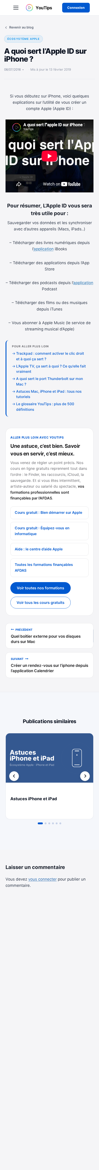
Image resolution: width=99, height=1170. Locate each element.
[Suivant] (85, 776)
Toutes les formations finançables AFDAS (44, 567)
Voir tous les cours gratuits (40, 602)
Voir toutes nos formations (40, 588)
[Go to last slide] (14, 776)
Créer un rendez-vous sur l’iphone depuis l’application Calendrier (49, 665)
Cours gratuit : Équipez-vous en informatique (42, 531)
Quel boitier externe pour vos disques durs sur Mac (46, 636)
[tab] (40, 823)
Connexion (76, 7)
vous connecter (42, 879)
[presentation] (49, 762)
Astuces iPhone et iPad (33, 798)
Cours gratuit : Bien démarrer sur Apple (48, 512)
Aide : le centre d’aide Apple (39, 549)
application (44, 249)
